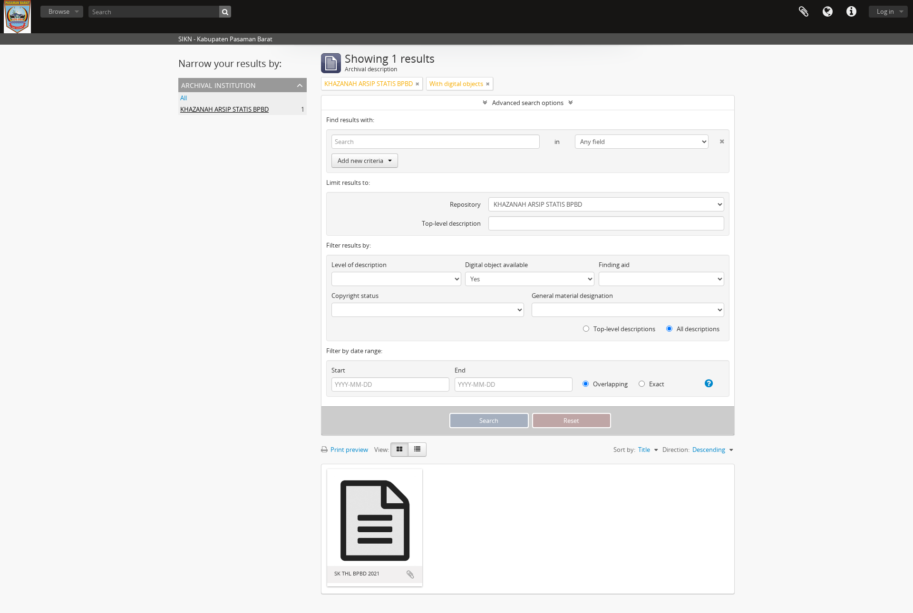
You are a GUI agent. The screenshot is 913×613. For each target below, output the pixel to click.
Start (338, 370)
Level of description (359, 264)
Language (827, 12)
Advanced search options (527, 102)
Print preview (348, 449)
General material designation (572, 295)
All (183, 98)
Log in (885, 11)
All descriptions (697, 329)
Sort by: (624, 449)
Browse (59, 11)
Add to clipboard (410, 574)
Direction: (676, 449)
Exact (656, 384)
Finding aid (614, 264)
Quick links (851, 12)
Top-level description (451, 223)
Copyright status (355, 295)
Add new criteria (360, 160)
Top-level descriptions (623, 329)
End (460, 370)
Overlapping (610, 384)
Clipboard (804, 12)
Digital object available (496, 264)
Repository (465, 204)
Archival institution (218, 84)
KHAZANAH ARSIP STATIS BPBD (224, 109)
